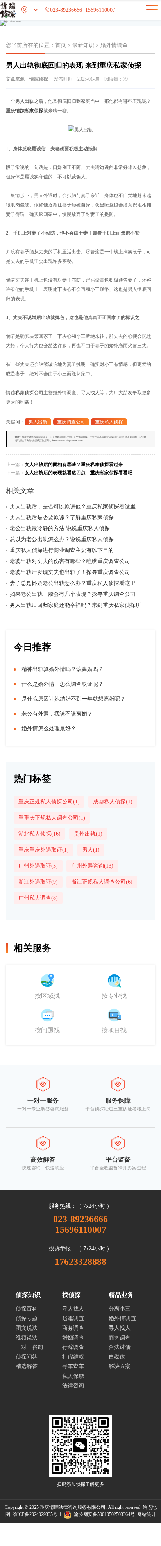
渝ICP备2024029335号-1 (37, 1514)
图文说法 (27, 1328)
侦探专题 (27, 1319)
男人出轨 (38, 422)
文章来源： (27, 79)
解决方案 (120, 1366)
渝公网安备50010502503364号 (103, 1514)
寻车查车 (73, 1366)
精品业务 (121, 1294)
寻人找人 (90, 392)
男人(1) (91, 850)
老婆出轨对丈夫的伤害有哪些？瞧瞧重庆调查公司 (70, 561)
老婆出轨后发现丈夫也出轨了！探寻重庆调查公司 (70, 572)
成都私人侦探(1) (112, 802)
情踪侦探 (38, 79)
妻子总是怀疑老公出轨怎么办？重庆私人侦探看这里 (73, 583)
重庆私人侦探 (109, 422)
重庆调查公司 (71, 422)
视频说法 (27, 1338)
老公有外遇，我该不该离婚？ (57, 714)
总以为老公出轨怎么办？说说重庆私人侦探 (62, 539)
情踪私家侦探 (29, 110)
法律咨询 (73, 1385)
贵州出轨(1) (88, 834)
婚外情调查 (114, 45)
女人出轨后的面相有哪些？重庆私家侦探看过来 (74, 464)
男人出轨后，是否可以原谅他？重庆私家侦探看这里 (73, 506)
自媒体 (117, 1357)
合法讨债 (120, 1347)
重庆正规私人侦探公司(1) (49, 802)
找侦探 (71, 1294)
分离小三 (120, 1309)
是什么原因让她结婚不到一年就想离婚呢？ (73, 699)
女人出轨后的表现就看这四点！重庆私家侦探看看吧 (78, 472)
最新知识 (83, 45)
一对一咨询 (29, 1347)
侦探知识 (28, 1294)
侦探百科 (27, 1309)
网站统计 (146, 1514)
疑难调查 (73, 1319)
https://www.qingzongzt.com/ (67, 440)
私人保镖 (73, 1376)
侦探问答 (27, 1357)
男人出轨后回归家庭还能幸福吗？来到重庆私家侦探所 (75, 605)
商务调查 (73, 1328)
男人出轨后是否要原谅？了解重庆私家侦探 (62, 517)
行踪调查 (73, 1347)
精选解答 (27, 1366)
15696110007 (100, 10)
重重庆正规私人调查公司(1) (51, 818)
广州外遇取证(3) (38, 866)
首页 (60, 45)
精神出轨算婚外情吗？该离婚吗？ (62, 669)
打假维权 (73, 1357)
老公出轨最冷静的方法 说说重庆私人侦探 (60, 528)
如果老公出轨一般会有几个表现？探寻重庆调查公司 (73, 594)
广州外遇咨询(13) (92, 866)
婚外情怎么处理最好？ (48, 729)
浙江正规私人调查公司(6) (101, 882)
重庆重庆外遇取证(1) (43, 850)
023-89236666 (63, 10)
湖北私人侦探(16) (39, 834)
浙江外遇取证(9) (38, 882)
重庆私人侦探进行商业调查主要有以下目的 (62, 550)
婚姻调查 (73, 1338)
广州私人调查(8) (38, 898)
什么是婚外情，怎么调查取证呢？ (62, 684)
